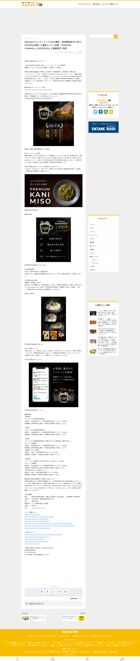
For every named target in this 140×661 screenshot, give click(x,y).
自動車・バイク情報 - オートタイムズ (61, 645)
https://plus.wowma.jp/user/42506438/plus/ (37, 521)
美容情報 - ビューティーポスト (106, 643)
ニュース (92, 253)
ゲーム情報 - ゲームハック (61, 643)
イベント (92, 231)
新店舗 (92, 249)
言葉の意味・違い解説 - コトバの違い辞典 (105, 652)
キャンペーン (94, 235)
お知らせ (92, 270)
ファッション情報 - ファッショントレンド (83, 643)
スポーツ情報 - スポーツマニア (126, 643)
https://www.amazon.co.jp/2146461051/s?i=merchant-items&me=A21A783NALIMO (48, 523)
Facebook (101, 114)
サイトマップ (107, 636)
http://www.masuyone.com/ (32, 514)
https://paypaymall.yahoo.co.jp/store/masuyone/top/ (39, 516)
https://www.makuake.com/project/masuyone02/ (38, 89)
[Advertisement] (70, 20)
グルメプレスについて (85, 4)
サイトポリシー (66, 636)
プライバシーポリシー (52, 636)
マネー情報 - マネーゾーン (18, 645)
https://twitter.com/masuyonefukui (34, 539)
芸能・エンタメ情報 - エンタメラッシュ (39, 643)
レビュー (92, 224)
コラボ (92, 239)
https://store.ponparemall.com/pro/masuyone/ (37, 528)
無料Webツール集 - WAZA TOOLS (80, 652)
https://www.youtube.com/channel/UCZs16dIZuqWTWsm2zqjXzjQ (44, 534)
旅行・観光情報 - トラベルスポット (38, 645)
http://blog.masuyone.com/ (32, 543)
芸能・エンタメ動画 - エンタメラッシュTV (119, 645)
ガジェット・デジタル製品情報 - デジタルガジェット (89, 645)
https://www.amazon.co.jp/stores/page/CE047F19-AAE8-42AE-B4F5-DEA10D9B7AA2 (49, 526)
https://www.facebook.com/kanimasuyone (36, 541)
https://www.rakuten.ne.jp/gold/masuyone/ (36, 519)
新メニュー (93, 246)
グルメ (80, 598)
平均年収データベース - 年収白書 (59, 652)
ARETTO (94, 260)
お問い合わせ (96, 4)
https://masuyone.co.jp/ (31, 74)
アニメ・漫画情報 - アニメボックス (15, 643)
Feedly (106, 114)
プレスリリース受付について (110, 4)
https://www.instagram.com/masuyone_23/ (37, 537)
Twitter (95, 114)
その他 (92, 266)
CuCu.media (95, 263)
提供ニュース (94, 256)
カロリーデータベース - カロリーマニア (35, 652)
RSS (111, 114)
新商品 (92, 242)
